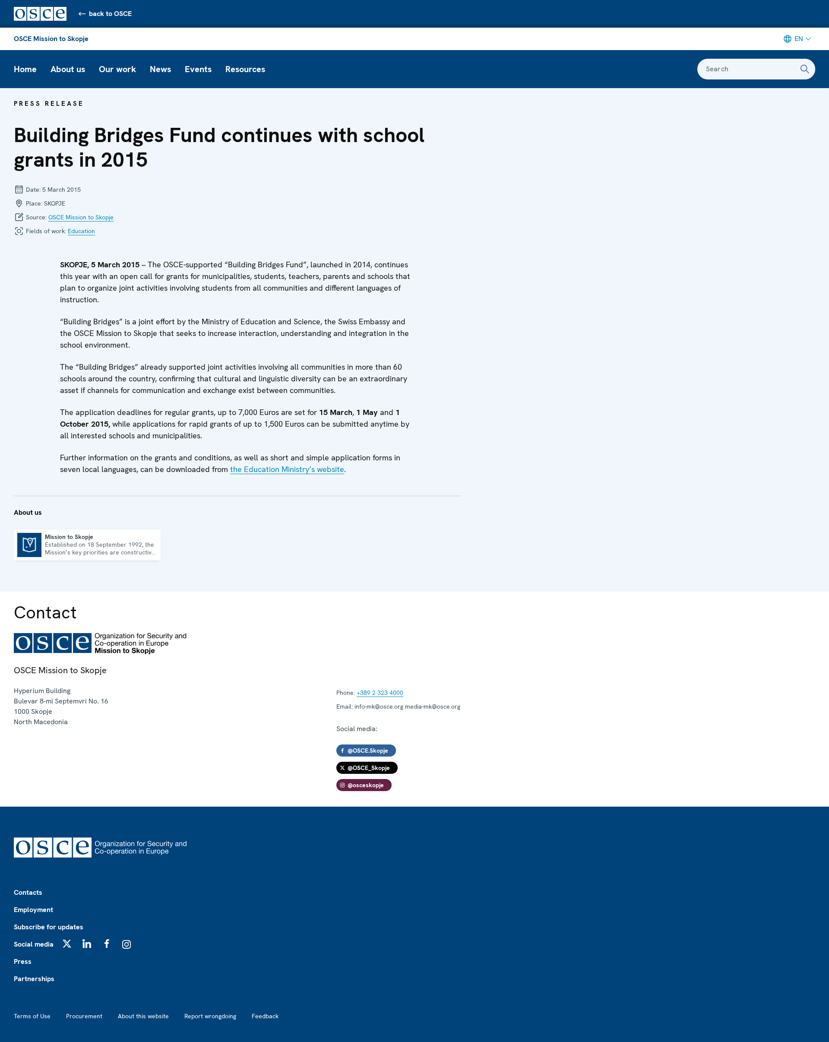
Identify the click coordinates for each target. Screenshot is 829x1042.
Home (25, 69)
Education (81, 231)
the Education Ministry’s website (287, 469)
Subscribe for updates (48, 926)
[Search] (804, 69)
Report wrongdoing (210, 1016)
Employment (33, 909)
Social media (34, 944)
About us (68, 69)
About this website (143, 1016)
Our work (117, 69)
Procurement (84, 1016)
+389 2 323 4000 (380, 693)
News (160, 69)
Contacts (28, 892)
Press (23, 961)
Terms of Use (32, 1016)
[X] (66, 943)
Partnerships (34, 978)
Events (198, 69)
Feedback (265, 1016)
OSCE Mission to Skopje (51, 38)
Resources (245, 69)
